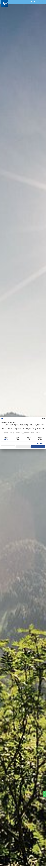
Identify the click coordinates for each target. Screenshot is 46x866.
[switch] (17, 439)
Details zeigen (40, 443)
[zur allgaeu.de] (4, 3)
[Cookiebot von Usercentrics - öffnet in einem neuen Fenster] (40, 418)
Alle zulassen (37, 446)
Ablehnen (8, 446)
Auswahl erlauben (23, 446)
